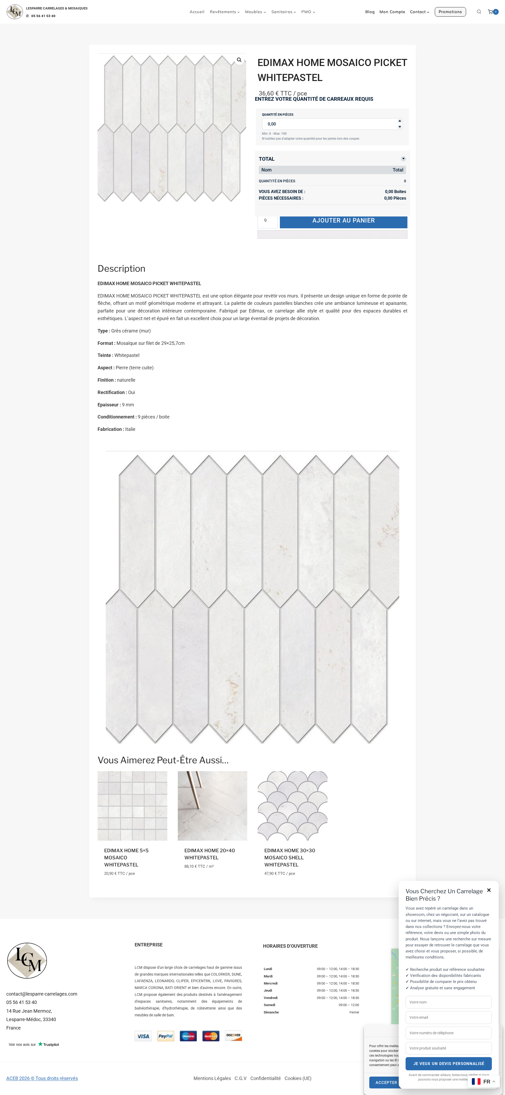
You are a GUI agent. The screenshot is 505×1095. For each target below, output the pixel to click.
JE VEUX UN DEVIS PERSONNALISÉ (448, 1063)
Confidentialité (265, 1078)
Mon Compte (392, 11)
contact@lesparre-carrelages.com (41, 994)
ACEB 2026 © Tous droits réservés (42, 1078)
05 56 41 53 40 (21, 1002)
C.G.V (240, 1078)
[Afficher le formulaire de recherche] (479, 12)
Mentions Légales (212, 1078)
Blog (370, 11)
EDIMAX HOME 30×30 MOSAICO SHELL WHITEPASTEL (289, 857)
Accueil (197, 11)
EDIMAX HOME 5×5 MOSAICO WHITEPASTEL (126, 857)
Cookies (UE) (298, 1078)
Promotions (450, 11)
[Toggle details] (403, 159)
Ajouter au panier (343, 220)
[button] (239, 60)
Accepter (386, 1082)
